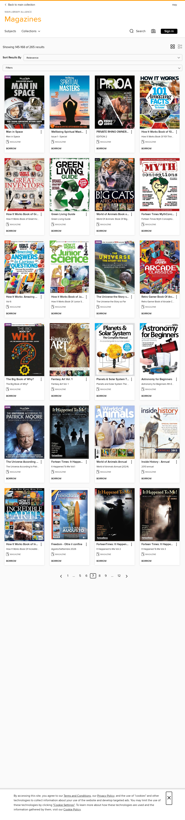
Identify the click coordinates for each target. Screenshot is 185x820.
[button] (137, 31)
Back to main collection (21, 5)
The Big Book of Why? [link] (20, 379)
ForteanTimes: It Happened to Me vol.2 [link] (113, 544)
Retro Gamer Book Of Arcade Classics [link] (158, 297)
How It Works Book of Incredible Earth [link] (22, 544)
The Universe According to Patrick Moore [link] (22, 462)
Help (174, 5)
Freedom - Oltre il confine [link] (66, 544)
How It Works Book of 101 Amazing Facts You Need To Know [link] (158, 132)
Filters (9, 67)
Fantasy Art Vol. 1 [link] (61, 379)
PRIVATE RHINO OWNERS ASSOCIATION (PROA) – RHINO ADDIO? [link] (113, 132)
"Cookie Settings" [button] (64, 805)
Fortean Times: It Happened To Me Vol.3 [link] (158, 544)
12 (119, 576)
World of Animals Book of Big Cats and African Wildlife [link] (113, 214)
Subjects (10, 31)
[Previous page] (61, 576)
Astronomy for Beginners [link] (156, 379)
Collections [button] (29, 31)
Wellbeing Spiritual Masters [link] (67, 132)
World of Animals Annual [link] (111, 462)
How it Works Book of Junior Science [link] (67, 297)
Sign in (169, 31)
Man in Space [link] (14, 132)
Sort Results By (12, 57)
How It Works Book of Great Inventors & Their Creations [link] (22, 214)
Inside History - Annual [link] (155, 462)
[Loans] (153, 31)
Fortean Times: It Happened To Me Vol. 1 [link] (67, 462)
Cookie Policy (72, 809)
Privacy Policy (105, 796)
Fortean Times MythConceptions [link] (158, 214)
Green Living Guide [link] (63, 214)
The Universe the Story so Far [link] (113, 297)
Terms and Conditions (77, 796)
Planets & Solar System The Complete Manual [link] (113, 379)
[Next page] (126, 576)
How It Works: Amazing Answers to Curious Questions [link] (22, 297)
